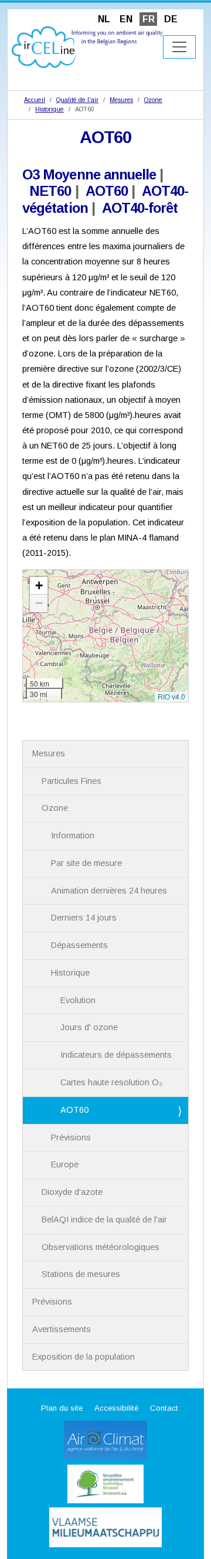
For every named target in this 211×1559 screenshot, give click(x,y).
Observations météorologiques (100, 1247)
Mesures (121, 99)
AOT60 (107, 191)
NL (104, 19)
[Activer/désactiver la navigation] (179, 47)
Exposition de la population (83, 1356)
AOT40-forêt (140, 208)
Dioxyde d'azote (72, 1192)
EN (126, 19)
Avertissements (61, 1329)
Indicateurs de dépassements (116, 1054)
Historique (49, 109)
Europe (65, 1164)
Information (72, 835)
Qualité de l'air (77, 99)
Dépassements (79, 945)
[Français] (87, 46)
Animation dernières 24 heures (109, 890)
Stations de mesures (81, 1274)
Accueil (34, 99)
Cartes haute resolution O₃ (111, 1082)
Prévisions (71, 1137)
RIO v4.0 (171, 696)
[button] (38, 586)
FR (148, 19)
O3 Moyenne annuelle (89, 174)
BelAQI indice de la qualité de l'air (104, 1219)
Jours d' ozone (89, 1027)
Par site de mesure (86, 863)
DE (171, 19)
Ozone (153, 99)
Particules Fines (71, 781)
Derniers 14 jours (84, 917)
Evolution (78, 1000)
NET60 (50, 191)
